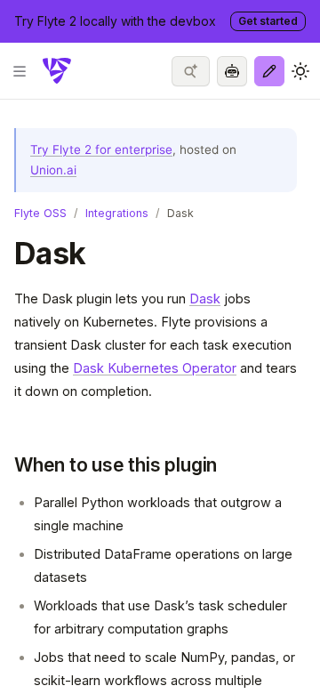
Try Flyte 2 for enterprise (101, 149)
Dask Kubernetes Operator (154, 367)
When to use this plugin (115, 465)
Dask (204, 298)
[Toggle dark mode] (300, 71)
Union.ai (53, 170)
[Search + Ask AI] (191, 71)
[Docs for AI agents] (232, 71)
